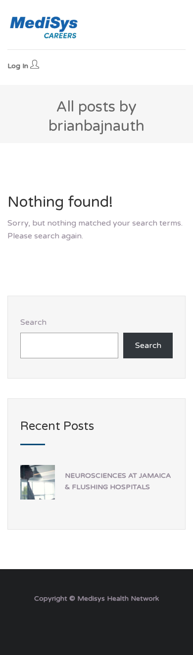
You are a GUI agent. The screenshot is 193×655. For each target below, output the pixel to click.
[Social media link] (96, 622)
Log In (18, 66)
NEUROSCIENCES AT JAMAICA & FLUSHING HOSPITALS (118, 481)
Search (33, 322)
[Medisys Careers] (44, 27)
